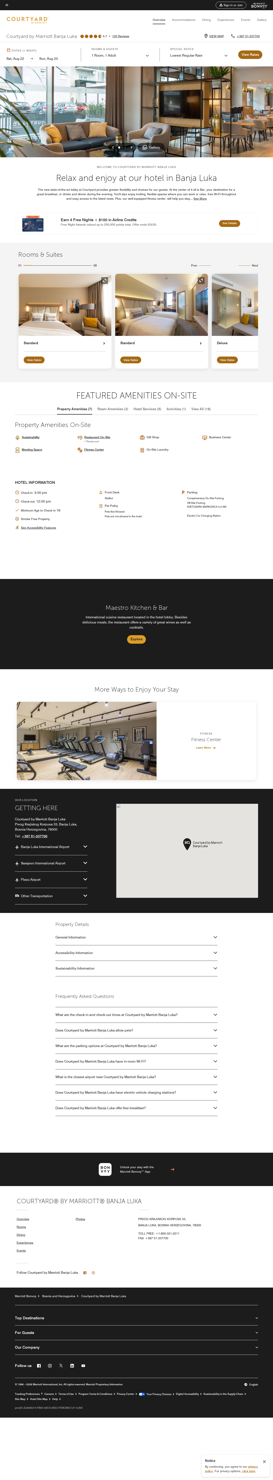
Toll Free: (159, 1233)
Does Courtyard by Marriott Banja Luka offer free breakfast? (100, 1108)
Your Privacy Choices (158, 1394)
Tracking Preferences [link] (27, 1394)
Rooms (21, 1227)
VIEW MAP (216, 36)
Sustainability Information (74, 968)
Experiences (226, 19)
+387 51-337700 (248, 36)
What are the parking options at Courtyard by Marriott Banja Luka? (106, 1046)
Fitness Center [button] (94, 449)
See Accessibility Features (38, 527)
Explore (136, 639)
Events (245, 19)
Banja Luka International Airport (45, 847)
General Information (70, 937)
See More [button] (200, 198)
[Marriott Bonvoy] (257, 5)
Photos (80, 1219)
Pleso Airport (31, 880)
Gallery (262, 19)
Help (55, 1399)
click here (248, 1471)
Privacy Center (125, 1394)
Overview (159, 19)
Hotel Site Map (39, 1399)
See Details (231, 223)
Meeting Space (32, 449)
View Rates (34, 360)
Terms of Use (66, 1394)
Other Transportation (37, 896)
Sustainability (30, 437)
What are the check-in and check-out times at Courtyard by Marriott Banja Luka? (116, 1015)
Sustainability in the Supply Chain (223, 1394)
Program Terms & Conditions (95, 1394)
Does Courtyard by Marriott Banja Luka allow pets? (94, 1030)
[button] (231, 5)
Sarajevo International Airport (43, 863)
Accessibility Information (74, 953)
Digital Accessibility (187, 1394)
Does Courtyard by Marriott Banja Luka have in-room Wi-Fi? (100, 1061)
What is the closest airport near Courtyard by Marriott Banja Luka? (105, 1077)
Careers (49, 1394)
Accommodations (183, 19)
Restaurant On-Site (97, 437)
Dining (206, 19)
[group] (136, 624)
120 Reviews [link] (120, 36)
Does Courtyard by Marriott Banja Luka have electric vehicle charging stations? (115, 1092)
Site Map (20, 1399)
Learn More (203, 747)
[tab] (74, 409)
